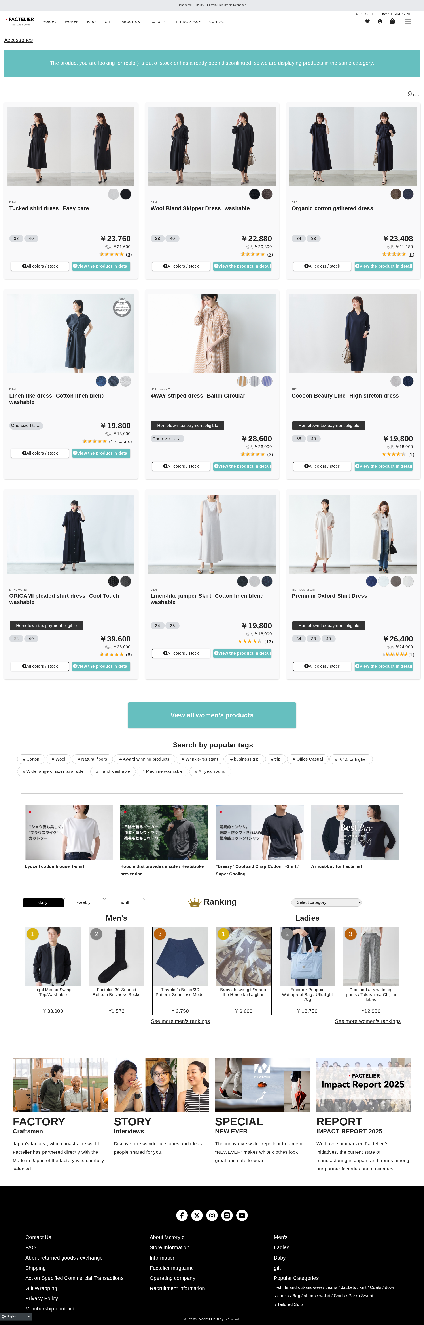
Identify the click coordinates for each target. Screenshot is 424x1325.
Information (163, 1258)
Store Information (169, 1247)
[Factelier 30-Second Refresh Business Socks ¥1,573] (116, 984)
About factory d (167, 1237)
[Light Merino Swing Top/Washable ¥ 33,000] (53, 984)
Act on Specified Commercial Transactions (74, 1278)
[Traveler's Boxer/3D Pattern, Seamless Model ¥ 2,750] (180, 984)
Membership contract (49, 1309)
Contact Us (38, 1237)
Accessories (18, 40)
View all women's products (212, 715)
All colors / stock (42, 266)
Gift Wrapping (41, 1288)
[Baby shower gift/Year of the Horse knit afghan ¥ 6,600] (243, 984)
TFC (294, 389)
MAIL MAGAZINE (398, 14)
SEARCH (366, 14)
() (127, 254)
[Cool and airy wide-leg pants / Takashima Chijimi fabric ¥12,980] (371, 984)
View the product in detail (103, 266)
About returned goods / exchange (64, 1258)
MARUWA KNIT (160, 389)
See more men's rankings (180, 1021)
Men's (281, 1237)
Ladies (281, 1247)
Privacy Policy (41, 1298)
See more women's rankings (368, 1021)
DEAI (12, 202)
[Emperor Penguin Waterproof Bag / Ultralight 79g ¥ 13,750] (307, 984)
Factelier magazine (172, 1268)
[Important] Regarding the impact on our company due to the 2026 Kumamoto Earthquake (212, 5)
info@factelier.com (303, 589)
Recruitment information (177, 1288)
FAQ (30, 1247)
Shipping (35, 1268)
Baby (280, 1258)
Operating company (172, 1278)
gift (277, 1268)
